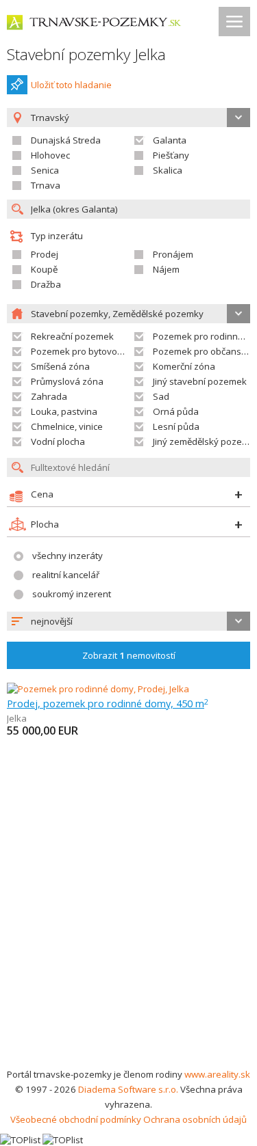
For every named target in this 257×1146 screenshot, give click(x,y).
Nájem (166, 269)
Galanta (169, 140)
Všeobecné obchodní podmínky (75, 1119)
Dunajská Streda (66, 140)
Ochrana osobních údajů (195, 1119)
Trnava (45, 185)
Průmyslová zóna (67, 381)
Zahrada (49, 396)
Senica (45, 170)
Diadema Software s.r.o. (128, 1089)
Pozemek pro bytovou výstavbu (97, 351)
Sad (161, 396)
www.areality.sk (217, 1074)
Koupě (44, 269)
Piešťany (171, 155)
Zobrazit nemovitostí (128, 655)
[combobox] (128, 621)
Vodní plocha (58, 441)
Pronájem (173, 254)
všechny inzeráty (67, 555)
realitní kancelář (65, 575)
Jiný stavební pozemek (200, 381)
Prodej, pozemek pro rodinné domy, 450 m (107, 703)
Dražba (46, 284)
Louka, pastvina (64, 411)
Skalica (167, 170)
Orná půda (176, 411)
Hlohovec (50, 155)
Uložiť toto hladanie (71, 85)
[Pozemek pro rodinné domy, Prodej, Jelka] (98, 689)
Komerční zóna (184, 366)
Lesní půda (176, 426)
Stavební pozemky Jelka (86, 54)
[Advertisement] (128, 932)
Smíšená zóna (60, 366)
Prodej (44, 254)
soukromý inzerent (71, 594)
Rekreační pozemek (72, 336)
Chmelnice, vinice (67, 426)
